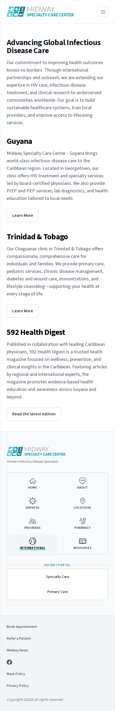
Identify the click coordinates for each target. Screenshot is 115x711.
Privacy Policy (18, 685)
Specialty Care (57, 577)
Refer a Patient (19, 638)
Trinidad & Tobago (37, 237)
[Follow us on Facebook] (57, 662)
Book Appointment (22, 626)
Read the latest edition (34, 414)
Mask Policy (16, 674)
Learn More (22, 215)
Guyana (19, 141)
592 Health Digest (36, 332)
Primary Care (57, 592)
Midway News (17, 650)
